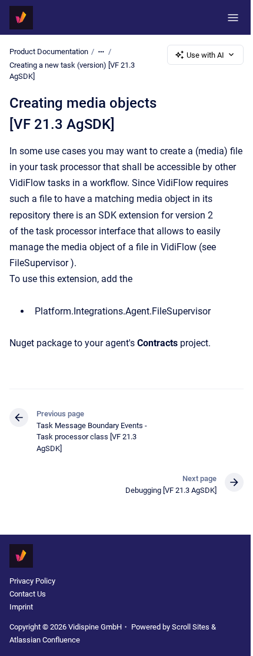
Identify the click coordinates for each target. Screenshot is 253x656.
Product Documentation (48, 51)
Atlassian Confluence (44, 639)
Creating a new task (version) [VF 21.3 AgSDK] (72, 71)
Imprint (21, 606)
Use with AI (205, 55)
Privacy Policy (32, 581)
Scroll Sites (190, 626)
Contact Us (27, 593)
